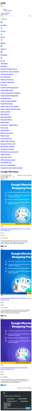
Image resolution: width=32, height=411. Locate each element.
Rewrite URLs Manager (7, 146)
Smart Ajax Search (6, 157)
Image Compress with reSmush (10, 106)
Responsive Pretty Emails (8, 144)
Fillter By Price (4, 14)
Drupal (3, 37)
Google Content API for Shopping (10, 93)
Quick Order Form (6, 138)
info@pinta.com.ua (12, 401)
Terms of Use (7, 405)
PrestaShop (4, 55)
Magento (3, 43)
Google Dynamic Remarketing (9, 95)
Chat (28, 408)
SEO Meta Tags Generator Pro (9, 152)
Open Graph (4, 127)
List (10, 175)
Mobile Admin (5, 122)
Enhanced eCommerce (7, 79)
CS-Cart (3, 31)
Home (5, 9)
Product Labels (5, 136)
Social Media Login (6, 162)
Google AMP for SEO (7, 90)
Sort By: (3, 176)
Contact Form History (7, 74)
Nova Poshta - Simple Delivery (9, 125)
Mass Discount (5, 114)
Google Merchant (8, 10)
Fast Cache (4, 85)
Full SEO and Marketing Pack (9, 87)
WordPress (4, 25)
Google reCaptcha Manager (9, 101)
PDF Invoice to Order (7, 133)
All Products (4, 63)
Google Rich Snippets (7, 103)
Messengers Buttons (6, 119)
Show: (2, 178)
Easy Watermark (5, 77)
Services (3, 61)
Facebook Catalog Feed (7, 82)
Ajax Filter (4, 66)
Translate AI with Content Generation (12, 168)
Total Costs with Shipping (8, 165)
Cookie (5, 407)
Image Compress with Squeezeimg (10, 109)
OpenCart (3, 49)
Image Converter (5, 111)
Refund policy (7, 404)
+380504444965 (22, 398)
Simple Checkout (5, 154)
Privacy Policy (7, 403)
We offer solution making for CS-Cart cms (14, 408)
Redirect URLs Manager (8, 141)
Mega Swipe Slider (6, 117)
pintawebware (10, 398)
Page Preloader (5, 130)
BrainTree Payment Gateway (9, 69)
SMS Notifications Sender (8, 160)
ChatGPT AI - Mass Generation (10, 71)
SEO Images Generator (7, 149)
